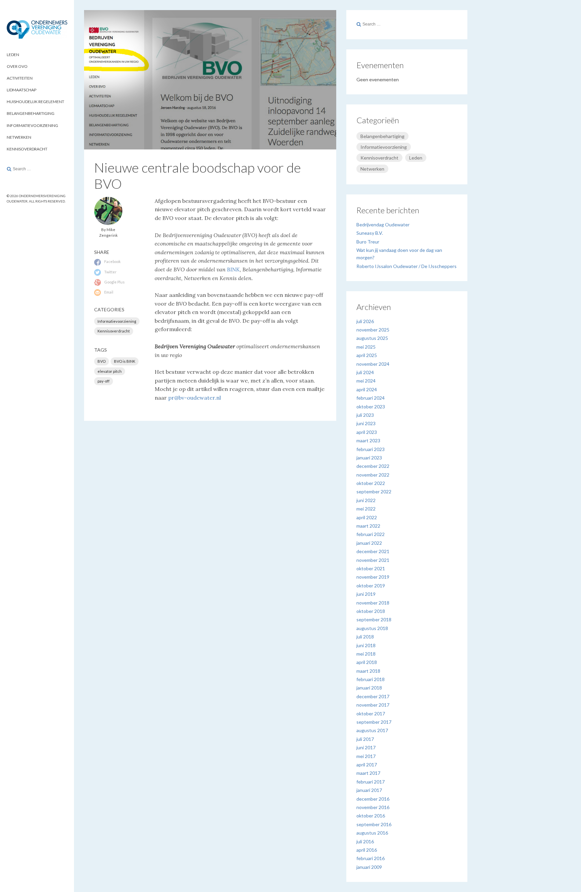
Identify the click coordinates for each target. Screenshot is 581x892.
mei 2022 (366, 508)
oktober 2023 (370, 406)
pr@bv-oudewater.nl (194, 397)
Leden (415, 158)
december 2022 (372, 466)
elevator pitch (110, 371)
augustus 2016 (372, 833)
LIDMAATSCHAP (21, 89)
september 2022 (373, 491)
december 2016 (372, 799)
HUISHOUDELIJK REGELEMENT (35, 101)
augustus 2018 (372, 628)
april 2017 (366, 764)
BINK (233, 269)
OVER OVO (17, 66)
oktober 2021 (370, 568)
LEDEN (13, 54)
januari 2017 (369, 790)
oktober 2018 (370, 611)
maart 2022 (368, 526)
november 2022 (372, 475)
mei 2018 (366, 654)
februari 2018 (370, 679)
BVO (102, 361)
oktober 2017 (370, 713)
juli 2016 (365, 841)
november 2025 (372, 329)
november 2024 (372, 364)
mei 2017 (366, 756)
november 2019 (372, 577)
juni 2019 (366, 594)
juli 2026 (365, 321)
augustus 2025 (372, 338)
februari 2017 (370, 782)
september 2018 (373, 619)
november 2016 (372, 807)
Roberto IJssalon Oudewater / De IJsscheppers (406, 266)
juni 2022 (366, 500)
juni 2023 (366, 423)
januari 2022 (369, 543)
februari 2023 (370, 449)
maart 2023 (368, 440)
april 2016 (366, 850)
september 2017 (373, 722)
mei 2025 (366, 347)
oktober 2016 (370, 815)
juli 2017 (365, 739)
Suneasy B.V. (369, 233)
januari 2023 (369, 457)
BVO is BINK (124, 361)
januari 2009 (369, 867)
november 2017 (372, 705)
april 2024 (366, 389)
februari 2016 (370, 858)
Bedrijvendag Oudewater (383, 224)
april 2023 (366, 432)
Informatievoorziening (32, 125)
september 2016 (373, 824)
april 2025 (366, 355)
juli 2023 (365, 415)
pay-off (104, 381)
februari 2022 (370, 534)
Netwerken (19, 137)
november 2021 (372, 560)
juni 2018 (366, 645)
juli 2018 (365, 636)
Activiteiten (20, 78)
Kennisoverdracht (27, 148)
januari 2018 (369, 687)
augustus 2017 (372, 730)
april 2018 (366, 662)
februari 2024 (370, 398)
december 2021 (372, 551)
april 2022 (366, 517)
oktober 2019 (370, 585)
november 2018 (372, 603)
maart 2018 (368, 671)
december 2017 (372, 696)
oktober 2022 (370, 483)
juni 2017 (366, 747)
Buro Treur (367, 241)
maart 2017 (368, 773)
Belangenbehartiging (30, 113)
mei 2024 (366, 381)
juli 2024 (365, 372)
